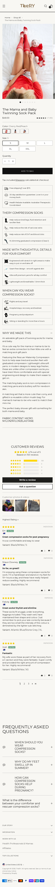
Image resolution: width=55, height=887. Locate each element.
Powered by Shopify (9, 873)
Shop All (17, 18)
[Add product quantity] (13, 161)
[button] (16, 461)
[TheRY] (27, 6)
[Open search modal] (45, 6)
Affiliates (6, 848)
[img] (8, 527)
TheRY (18, 869)
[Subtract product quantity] (5, 161)
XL (10, 149)
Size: (5, 138)
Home (7, 18)
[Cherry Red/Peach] (6, 131)
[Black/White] (15, 131)
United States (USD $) (14, 865)
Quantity (6, 156)
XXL (28, 149)
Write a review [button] (27, 480)
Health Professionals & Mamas (17, 843)
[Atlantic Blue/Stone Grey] (25, 131)
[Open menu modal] (4, 6)
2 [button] (24, 684)
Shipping (20, 180)
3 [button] (28, 684)
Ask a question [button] (27, 486)
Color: (15, 126)
